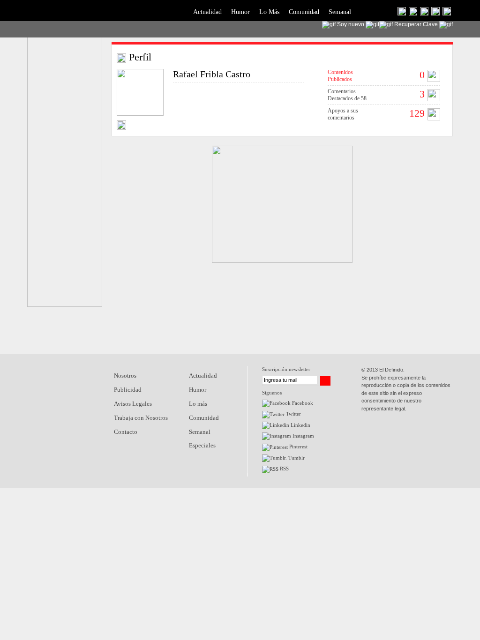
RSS (283, 468)
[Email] (121, 127)
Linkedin (299, 425)
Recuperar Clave (416, 24)
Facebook (302, 403)
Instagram (302, 436)
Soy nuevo (351, 24)
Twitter (293, 414)
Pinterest (298, 446)
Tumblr (296, 458)
